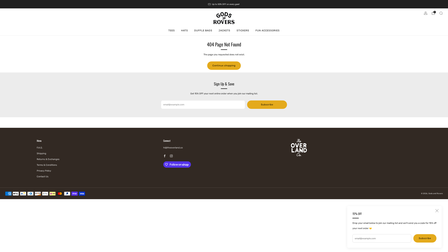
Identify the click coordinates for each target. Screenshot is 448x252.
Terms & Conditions (47, 165)
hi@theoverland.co (173, 147)
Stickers (243, 30)
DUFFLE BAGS (203, 30)
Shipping (41, 153)
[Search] (441, 13)
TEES (171, 30)
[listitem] (224, 4)
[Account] (425, 13)
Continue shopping (224, 65)
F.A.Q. (40, 147)
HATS (184, 30)
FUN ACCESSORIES (267, 30)
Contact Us (42, 176)
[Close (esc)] (437, 210)
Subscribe (425, 238)
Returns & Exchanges (48, 159)
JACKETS (224, 30)
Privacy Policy (44, 170)
